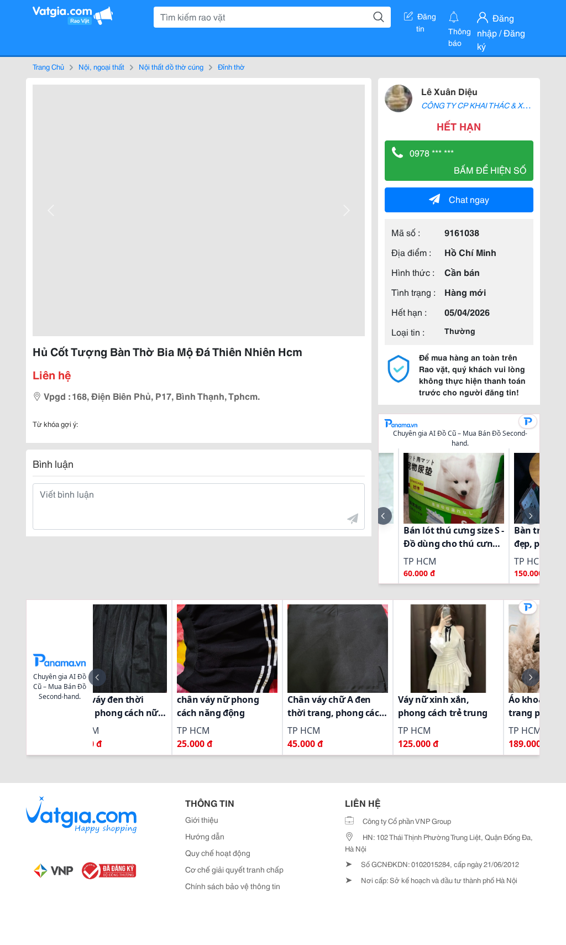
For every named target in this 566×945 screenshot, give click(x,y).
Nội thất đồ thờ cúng (171, 66)
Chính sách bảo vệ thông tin (232, 885)
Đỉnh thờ (231, 66)
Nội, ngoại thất (101, 66)
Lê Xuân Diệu (449, 91)
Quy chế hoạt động (217, 852)
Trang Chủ (48, 66)
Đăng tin (426, 18)
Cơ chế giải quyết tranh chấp (234, 869)
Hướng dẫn (204, 836)
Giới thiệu (201, 819)
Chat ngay (469, 198)
